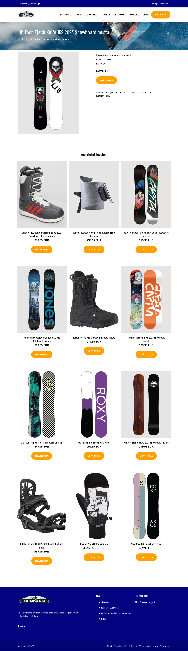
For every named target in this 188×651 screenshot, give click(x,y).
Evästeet (132, 646)
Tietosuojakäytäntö (148, 646)
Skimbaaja (66, 14)
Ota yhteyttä (120, 646)
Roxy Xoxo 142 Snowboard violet (146, 543)
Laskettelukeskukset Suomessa (121, 14)
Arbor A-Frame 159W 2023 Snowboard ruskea (146, 442)
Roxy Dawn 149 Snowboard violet (94, 442)
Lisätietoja (106, 80)
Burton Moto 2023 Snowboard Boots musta (94, 337)
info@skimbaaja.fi (160, 3)
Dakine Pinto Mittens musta (94, 543)
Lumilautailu (114, 55)
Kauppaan (160, 14)
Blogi (146, 14)
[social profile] (39, 3)
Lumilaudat (126, 55)
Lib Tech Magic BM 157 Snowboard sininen (41, 442)
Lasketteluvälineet (87, 14)
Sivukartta (164, 646)
